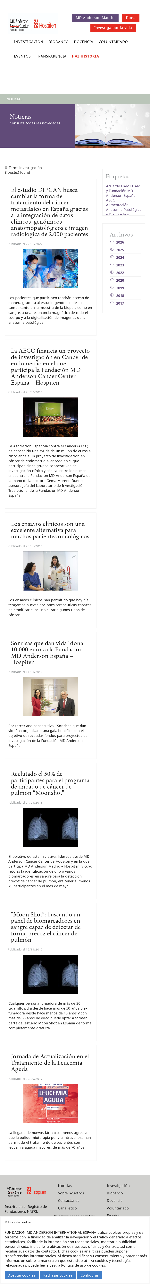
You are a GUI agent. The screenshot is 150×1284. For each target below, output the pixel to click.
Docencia (83, 41)
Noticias (65, 1185)
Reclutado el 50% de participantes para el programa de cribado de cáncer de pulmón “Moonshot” (50, 784)
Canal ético (67, 1208)
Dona (131, 17)
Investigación (118, 1185)
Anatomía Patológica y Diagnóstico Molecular (123, 214)
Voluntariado (113, 41)
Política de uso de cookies (83, 1265)
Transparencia (51, 56)
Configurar (89, 1275)
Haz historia (85, 56)
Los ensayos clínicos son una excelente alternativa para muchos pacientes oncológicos (50, 530)
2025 (120, 249)
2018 (120, 295)
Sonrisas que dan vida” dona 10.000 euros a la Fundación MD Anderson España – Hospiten (47, 653)
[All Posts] (6, 167)
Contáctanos (68, 1200)
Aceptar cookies (21, 1275)
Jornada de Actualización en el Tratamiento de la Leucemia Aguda (50, 1063)
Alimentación (117, 204)
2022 (120, 272)
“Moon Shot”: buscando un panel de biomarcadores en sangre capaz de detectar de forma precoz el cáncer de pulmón (46, 928)
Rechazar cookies (57, 1275)
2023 (120, 265)
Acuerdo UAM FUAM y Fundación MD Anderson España (123, 191)
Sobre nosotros (71, 1193)
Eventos (22, 56)
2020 (120, 280)
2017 (120, 303)
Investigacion (28, 41)
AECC (110, 200)
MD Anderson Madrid (95, 17)
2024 (120, 257)
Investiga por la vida (113, 27)
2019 (120, 288)
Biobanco (59, 41)
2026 (120, 242)
